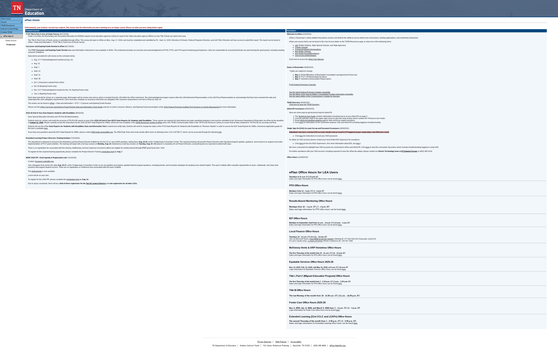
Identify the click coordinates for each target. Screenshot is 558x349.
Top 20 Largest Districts (96, 183)
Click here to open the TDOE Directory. (304, 105)
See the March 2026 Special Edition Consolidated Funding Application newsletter (321, 94)
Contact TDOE (6, 32)
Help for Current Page (9, 29)
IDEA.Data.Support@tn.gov (102, 132)
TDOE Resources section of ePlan (148, 123)
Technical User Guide (306, 116)
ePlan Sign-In (8, 36)
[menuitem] (11, 19)
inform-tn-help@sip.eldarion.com (313, 120)
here (46, 128)
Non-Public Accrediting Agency (307, 54)
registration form (108, 152)
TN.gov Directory (264, 342)
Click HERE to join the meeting (321, 239)
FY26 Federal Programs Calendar (302, 85)
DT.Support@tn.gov (409, 151)
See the (292, 96)
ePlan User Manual (316, 59)
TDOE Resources (8, 26)
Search (4, 22)
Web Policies (281, 342)
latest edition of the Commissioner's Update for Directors (318, 96)
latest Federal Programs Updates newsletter (313, 92)
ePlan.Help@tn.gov (338, 346)
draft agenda (37, 171)
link (220, 132)
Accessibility (296, 342)
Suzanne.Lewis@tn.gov (44, 161)
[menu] (11, 25)
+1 (314, 241)
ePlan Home (6, 19)
